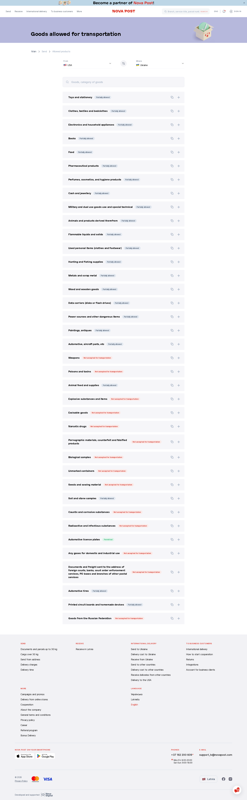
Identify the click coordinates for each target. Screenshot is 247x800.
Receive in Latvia (84, 649)
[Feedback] (237, 790)
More (79, 11)
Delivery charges (29, 664)
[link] (123, 3)
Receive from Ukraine (142, 659)
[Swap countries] (123, 63)
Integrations (192, 664)
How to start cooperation (199, 654)
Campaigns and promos (32, 694)
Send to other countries (143, 664)
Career (24, 725)
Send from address (30, 659)
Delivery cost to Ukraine (143, 654)
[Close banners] (244, 3)
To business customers (62, 11)
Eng (216, 11)
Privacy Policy (21, 781)
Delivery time (27, 669)
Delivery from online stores (34, 699)
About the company (31, 709)
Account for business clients (200, 669)
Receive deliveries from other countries (151, 674)
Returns (190, 659)
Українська (136, 694)
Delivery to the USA (141, 680)
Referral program (29, 730)
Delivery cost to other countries (147, 669)
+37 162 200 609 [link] (181, 754)
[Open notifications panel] (224, 11)
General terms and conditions (36, 714)
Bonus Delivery (28, 735)
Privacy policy (28, 720)
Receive (19, 11)
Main (33, 51)
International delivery (37, 11)
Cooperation (27, 704)
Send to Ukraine (139, 649)
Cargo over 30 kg (29, 654)
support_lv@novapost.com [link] (215, 754)
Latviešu (135, 699)
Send (8, 11)
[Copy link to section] (172, 98)
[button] (115, 97)
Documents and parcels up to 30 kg (39, 649)
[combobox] (87, 63)
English (134, 704)
